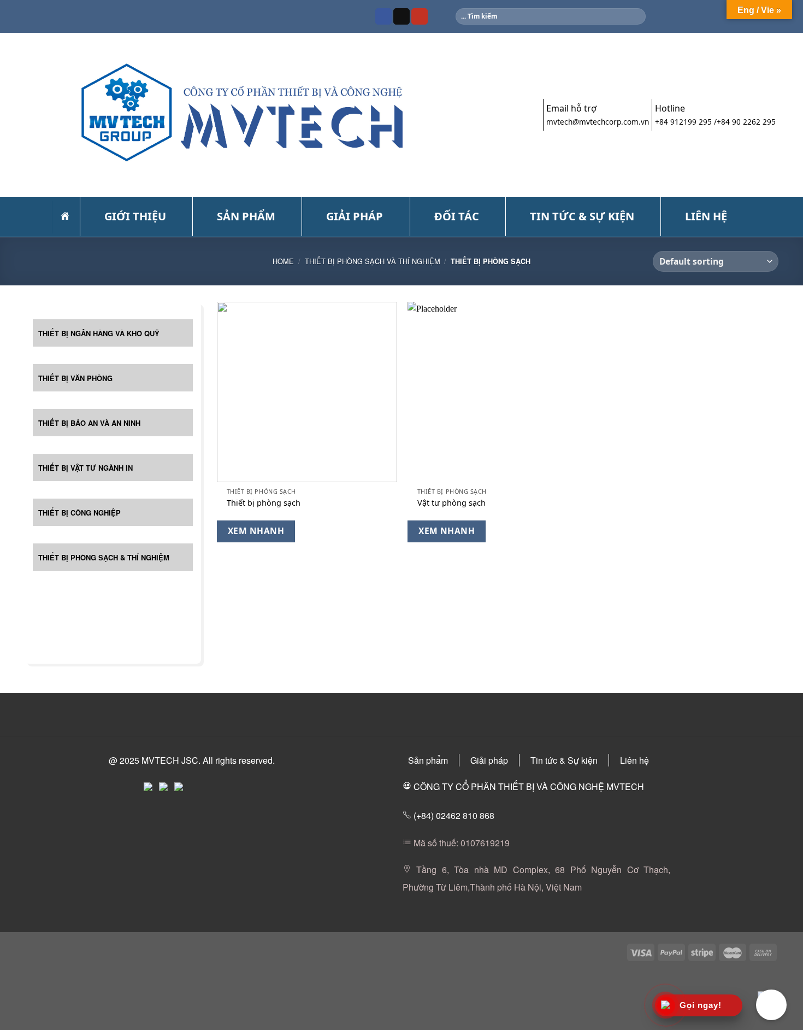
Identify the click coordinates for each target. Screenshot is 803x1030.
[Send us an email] (401, 16)
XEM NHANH (256, 531)
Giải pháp (489, 760)
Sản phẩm (428, 760)
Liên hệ (634, 760)
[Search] (637, 16)
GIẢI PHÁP (354, 216)
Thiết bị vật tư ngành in (85, 468)
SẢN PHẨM (246, 216)
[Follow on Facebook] (383, 16)
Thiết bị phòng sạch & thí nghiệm (103, 557)
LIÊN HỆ (706, 216)
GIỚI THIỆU (135, 216)
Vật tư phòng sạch (451, 503)
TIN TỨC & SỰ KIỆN (582, 216)
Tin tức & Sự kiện (564, 760)
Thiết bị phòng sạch (263, 503)
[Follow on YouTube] (419, 16)
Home (283, 261)
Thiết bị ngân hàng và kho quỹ (99, 333)
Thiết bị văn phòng (75, 378)
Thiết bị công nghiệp (79, 512)
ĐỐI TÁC (456, 216)
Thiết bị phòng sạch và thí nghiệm (372, 261)
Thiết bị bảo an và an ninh (89, 423)
